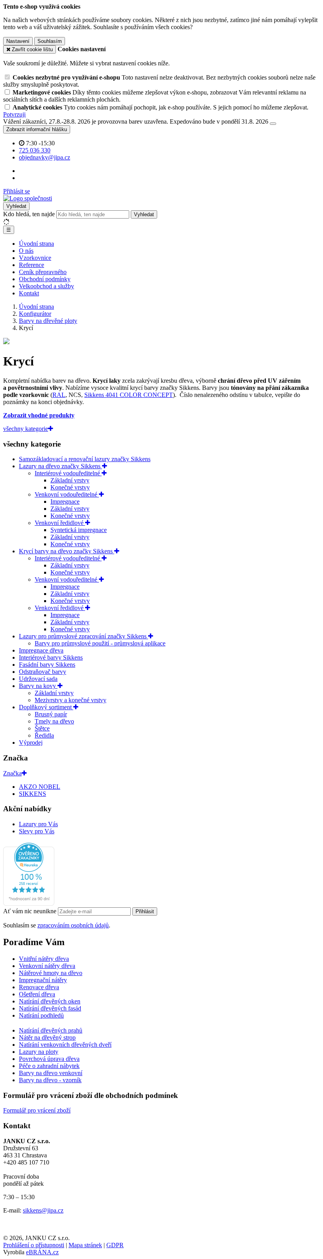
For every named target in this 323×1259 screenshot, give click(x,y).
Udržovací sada (38, 678)
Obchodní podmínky (45, 279)
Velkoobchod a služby (46, 286)
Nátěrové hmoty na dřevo (50, 973)
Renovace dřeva (39, 987)
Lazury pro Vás (38, 824)
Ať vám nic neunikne (30, 911)
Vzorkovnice (35, 257)
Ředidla (44, 735)
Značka (12, 773)
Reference (31, 264)
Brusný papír (51, 714)
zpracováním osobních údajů (73, 925)
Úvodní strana (36, 243)
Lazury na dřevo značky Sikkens (60, 466)
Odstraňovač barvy (42, 671)
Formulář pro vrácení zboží (37, 1110)
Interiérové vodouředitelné (68, 473)
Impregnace (65, 501)
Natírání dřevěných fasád (50, 1008)
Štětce (42, 728)
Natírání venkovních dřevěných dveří (65, 1044)
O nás (26, 250)
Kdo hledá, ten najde (29, 214)
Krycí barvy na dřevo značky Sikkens (66, 551)
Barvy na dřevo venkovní (50, 1073)
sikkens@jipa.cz (43, 1210)
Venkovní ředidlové (60, 522)
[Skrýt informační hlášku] (273, 123)
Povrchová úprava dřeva (49, 1058)
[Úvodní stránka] (27, 198)
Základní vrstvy (69, 480)
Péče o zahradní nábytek (49, 1065)
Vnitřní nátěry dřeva (44, 958)
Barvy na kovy (38, 685)
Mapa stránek (85, 1245)
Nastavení (18, 41)
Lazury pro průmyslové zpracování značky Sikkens (83, 636)
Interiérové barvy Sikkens (51, 657)
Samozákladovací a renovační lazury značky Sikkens (84, 459)
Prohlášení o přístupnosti (33, 1245)
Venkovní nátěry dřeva (47, 965)
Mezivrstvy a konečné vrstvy (70, 700)
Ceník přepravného (43, 272)
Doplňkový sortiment (46, 707)
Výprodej (31, 742)
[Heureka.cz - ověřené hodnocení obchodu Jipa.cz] (28, 903)
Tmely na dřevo (54, 721)
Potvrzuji (14, 114)
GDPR (115, 1245)
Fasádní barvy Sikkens (47, 664)
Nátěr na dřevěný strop (47, 1037)
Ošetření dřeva (37, 994)
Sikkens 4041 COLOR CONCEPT (128, 394)
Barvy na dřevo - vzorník (50, 1080)
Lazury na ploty (38, 1051)
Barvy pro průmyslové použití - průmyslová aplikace (100, 643)
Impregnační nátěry (43, 980)
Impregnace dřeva (41, 650)
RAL (58, 394)
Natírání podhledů (41, 1015)
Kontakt (29, 293)
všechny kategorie (25, 428)
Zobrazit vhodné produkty (38, 415)
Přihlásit (145, 911)
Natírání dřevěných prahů (50, 1030)
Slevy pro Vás (36, 831)
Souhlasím (49, 41)
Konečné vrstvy (70, 487)
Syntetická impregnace (78, 530)
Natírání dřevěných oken (49, 1001)
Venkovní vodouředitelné (67, 494)
